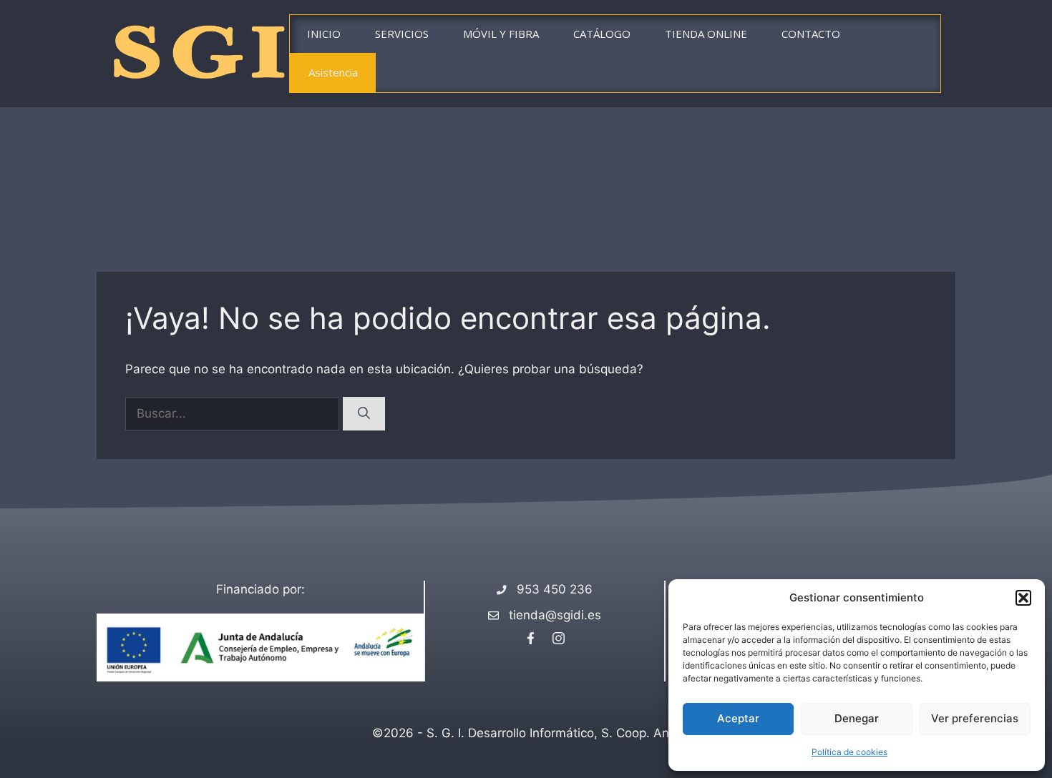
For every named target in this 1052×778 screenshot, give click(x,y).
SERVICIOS (402, 33)
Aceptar (738, 718)
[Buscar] (364, 414)
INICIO (324, 33)
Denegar (856, 718)
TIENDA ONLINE (706, 33)
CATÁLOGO (601, 33)
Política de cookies (849, 752)
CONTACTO (810, 33)
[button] (1023, 598)
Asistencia (333, 72)
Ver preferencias (974, 718)
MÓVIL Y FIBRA (501, 33)
